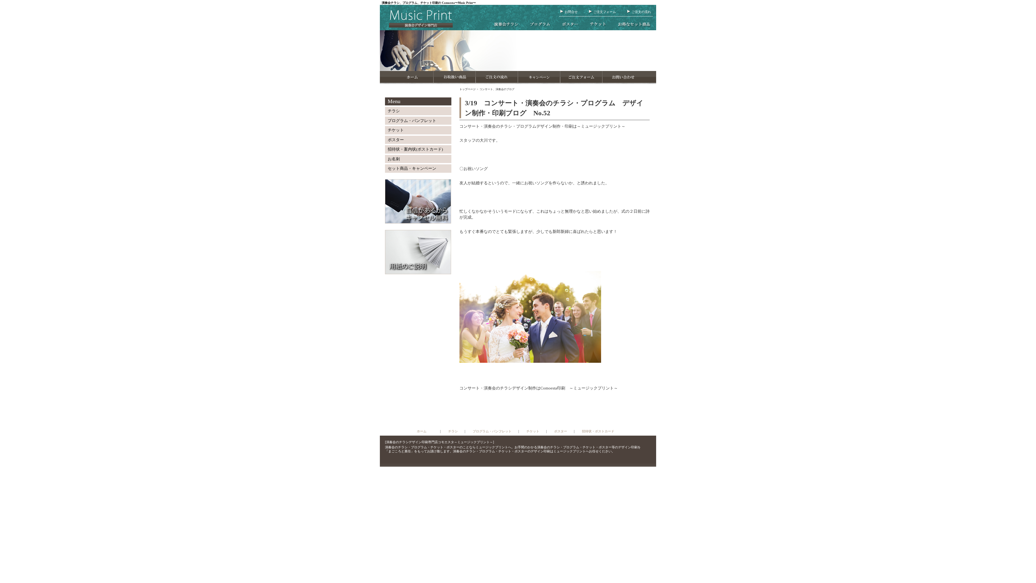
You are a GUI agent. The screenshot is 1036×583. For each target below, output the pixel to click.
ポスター (396, 140)
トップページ (467, 89)
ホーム (422, 431)
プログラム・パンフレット (412, 120)
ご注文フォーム (604, 12)
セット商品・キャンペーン (412, 168)
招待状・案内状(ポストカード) (415, 149)
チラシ (394, 111)
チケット (396, 130)
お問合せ (571, 12)
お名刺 (394, 159)
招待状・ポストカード (598, 431)
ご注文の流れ (641, 12)
